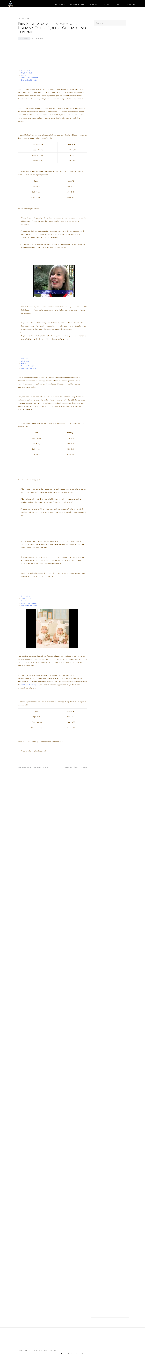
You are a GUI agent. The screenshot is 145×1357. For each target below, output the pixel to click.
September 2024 (100, 188)
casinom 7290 (102, 497)
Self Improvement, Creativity (107, 1093)
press (99, 984)
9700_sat (100, 345)
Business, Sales (102, 484)
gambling (100, 636)
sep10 (99, 1130)
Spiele (99, 1195)
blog (99, 440)
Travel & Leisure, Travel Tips (107, 1234)
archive (100, 371)
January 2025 (99, 171)
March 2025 (98, 162)
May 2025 (98, 153)
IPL (98, 825)
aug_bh (100, 401)
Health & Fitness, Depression (107, 675)
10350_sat (101, 284)
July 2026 (97, 93)
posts (99, 980)
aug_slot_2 (101, 414)
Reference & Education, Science (108, 1067)
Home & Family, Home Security (108, 732)
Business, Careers (103, 462)
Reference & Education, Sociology (109, 1071)
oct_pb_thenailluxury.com (107, 927)
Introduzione (25, 71)
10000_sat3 (101, 245)
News (99, 851)
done (99, 562)
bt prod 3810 (101, 445)
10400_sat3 (101, 301)
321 (98, 323)
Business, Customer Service (107, 466)
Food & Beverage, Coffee (106, 619)
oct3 (98, 945)
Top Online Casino (103, 1213)
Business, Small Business (106, 488)
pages (99, 958)
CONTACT (118, 4)
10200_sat (101, 267)
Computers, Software (105, 545)
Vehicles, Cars (102, 1265)
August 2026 (98, 88)
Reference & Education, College (108, 1038)
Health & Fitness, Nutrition (106, 701)
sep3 (99, 1139)
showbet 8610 (102, 1161)
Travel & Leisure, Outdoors (107, 1230)
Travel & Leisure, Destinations (108, 1226)
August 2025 (98, 140)
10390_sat (101, 288)
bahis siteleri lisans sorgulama (76, 767)
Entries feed (98, 1300)
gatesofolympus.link (104, 645)
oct (98, 890)
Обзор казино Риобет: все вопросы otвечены (33, 767)
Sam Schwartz (38, 38)
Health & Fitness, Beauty (106, 666)
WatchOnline (102, 1278)
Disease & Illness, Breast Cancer (109, 553)
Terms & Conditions (109, 1337)
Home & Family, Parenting (106, 740)
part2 (99, 962)
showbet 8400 (102, 1156)
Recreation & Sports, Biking (107, 1025)
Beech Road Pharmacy (27, 685)
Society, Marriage (103, 1174)
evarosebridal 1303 (104, 571)
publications (101, 1012)
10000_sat (101, 240)
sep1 (99, 1126)
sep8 (99, 1148)
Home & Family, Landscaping (108, 736)
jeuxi (99, 829)
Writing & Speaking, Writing (107, 1282)
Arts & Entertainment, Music (107, 393)
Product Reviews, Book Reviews (108, 988)
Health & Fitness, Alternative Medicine (110, 662)
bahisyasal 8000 (103, 423)
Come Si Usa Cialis (28, 366)
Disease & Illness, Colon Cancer (108, 558)
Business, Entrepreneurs (106, 471)
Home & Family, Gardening (107, 714)
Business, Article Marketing (106, 458)
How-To (100, 749)
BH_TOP (100, 436)
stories (99, 1200)
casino (99, 493)
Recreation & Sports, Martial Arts (109, 1034)
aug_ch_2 (101, 410)
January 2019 (99, 206)
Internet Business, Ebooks (106, 782)
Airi (47, 1350)
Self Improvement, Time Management (111, 1106)
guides (99, 653)
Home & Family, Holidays (106, 723)
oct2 (99, 941)
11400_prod (101, 310)
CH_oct (100, 510)
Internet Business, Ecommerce (108, 786)
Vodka (99, 1269)
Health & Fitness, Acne (105, 658)
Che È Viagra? (26, 598)
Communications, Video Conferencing (110, 523)
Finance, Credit (102, 584)
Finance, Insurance (104, 592)
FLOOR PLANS (93, 4)
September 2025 (100, 136)
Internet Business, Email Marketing (109, 790)
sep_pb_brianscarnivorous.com (109, 1121)
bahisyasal (101, 419)
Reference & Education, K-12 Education (111, 1054)
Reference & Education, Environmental (111, 1043)
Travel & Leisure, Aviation (106, 1217)
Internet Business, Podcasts (107, 803)
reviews (100, 1076)
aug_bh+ (100, 406)
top (98, 1208)
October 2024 (99, 184)
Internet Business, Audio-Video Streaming (109, 769)
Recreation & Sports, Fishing (107, 1030)
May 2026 (98, 101)
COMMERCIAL (106, 4)
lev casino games (103, 838)
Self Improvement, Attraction (107, 1084)
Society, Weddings (104, 1191)
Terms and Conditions (67, 1354)
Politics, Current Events (105, 975)
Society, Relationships (105, 1178)
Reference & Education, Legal (108, 1063)
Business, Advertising (104, 453)
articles (100, 384)
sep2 (99, 1134)
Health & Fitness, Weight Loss (108, 705)
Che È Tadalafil (26, 73)
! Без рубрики (101, 223)
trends (99, 1243)
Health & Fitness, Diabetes (106, 679)
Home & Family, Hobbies (106, 718)
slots (99, 1165)
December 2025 (100, 123)
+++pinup (100, 227)
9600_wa (100, 340)
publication (101, 1008)
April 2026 (98, 106)
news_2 (100, 856)
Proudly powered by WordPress (29, 1350)
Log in (96, 1295)
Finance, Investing (103, 597)
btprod (99, 449)
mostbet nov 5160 (103, 847)
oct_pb (100, 916)
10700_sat (101, 306)
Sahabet (100, 1080)
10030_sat (101, 249)
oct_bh (100, 899)
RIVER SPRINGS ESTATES (77, 4)
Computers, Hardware (105, 540)
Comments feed (100, 1304)
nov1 (99, 877)
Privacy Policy (96, 1337)
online (99, 954)
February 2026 (99, 114)
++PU (99, 232)
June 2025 (98, 149)
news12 (100, 860)
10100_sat (101, 254)
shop (99, 1152)
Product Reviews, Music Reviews (108, 1004)
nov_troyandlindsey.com (106, 873)
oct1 (98, 936)
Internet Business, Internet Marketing (110, 799)
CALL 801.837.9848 (130, 4)
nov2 (99, 882)
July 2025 (97, 145)
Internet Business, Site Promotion (109, 816)
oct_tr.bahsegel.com (104, 932)
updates (100, 1256)
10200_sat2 (101, 271)
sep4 (99, 1143)
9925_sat (100, 362)
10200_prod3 (102, 262)
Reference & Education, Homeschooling (108, 1050)
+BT (98, 236)
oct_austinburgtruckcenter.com (108, 895)
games (99, 640)
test (98, 1204)
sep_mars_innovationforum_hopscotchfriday (111, 1117)
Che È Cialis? (25, 361)
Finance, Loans (102, 601)
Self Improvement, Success (107, 1102)
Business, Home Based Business (109, 475)
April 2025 (98, 158)
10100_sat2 (101, 258)
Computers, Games (104, 536)
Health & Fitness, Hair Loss (107, 692)
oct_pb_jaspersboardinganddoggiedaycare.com (112, 923)
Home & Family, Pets (105, 745)
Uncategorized (24, 38)
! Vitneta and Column (104, 219)
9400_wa (100, 327)
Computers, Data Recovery (107, 532)
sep (98, 1110)
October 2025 (99, 132)
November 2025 (100, 127)
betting (99, 432)
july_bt (99, 834)
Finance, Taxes (102, 614)
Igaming (100, 753)
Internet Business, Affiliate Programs (110, 762)
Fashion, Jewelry (103, 579)
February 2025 (99, 167)
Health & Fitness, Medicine (106, 697)
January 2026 (99, 119)
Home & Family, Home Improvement (110, 727)
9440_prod (101, 332)
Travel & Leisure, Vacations (107, 1239)
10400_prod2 (102, 297)
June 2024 (98, 201)
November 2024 (100, 180)
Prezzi (23, 75)
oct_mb (100, 912)
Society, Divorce (103, 1169)
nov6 (99, 886)
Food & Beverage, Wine (105, 632)
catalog (100, 506)
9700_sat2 (101, 349)
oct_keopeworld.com (105, 908)
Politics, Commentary (105, 971)
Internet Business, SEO (105, 812)
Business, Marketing (104, 479)
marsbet (100, 843)
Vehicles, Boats (102, 1260)
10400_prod (101, 293)
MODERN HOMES (60, 4)
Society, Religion (103, 1182)
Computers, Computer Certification (109, 527)
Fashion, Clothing (103, 575)
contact (100, 549)
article (99, 380)
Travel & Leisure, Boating (106, 1221)
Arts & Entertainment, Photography (110, 397)
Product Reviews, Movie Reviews (109, 999)
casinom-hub (102, 501)
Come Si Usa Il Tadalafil (29, 78)
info (98, 758)
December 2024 (100, 175)
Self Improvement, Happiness (108, 1097)
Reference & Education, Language (109, 1058)
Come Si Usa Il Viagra (29, 603)
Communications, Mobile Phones (109, 519)
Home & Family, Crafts (105, 710)
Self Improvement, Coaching (107, 1089)
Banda (99, 427)
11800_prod (101, 314)
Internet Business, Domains (107, 777)
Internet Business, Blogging (107, 773)
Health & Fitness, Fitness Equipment (110, 688)
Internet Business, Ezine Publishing (109, 795)
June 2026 (98, 97)
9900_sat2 (101, 358)
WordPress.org (99, 1308)
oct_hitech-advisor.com (105, 903)
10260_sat (101, 280)
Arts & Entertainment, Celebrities (108, 388)
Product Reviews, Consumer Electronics (108, 995)
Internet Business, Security (106, 808)
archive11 (100, 375)
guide (99, 649)
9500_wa (100, 336)
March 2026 (98, 110)
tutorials (100, 1247)
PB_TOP (100, 967)
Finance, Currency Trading (106, 588)
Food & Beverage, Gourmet (107, 627)
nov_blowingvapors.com (106, 864)
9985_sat (100, 366)
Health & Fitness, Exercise (106, 684)
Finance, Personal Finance (106, 606)
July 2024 (97, 197)
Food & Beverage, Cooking (107, 623)
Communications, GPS (105, 514)
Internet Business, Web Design (108, 821)
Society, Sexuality (103, 1187)
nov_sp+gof (101, 869)
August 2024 (98, 193)
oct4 (98, 949)
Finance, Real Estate (104, 610)
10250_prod (101, 275)
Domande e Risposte (29, 80)
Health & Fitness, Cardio (106, 671)
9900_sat (100, 353)
